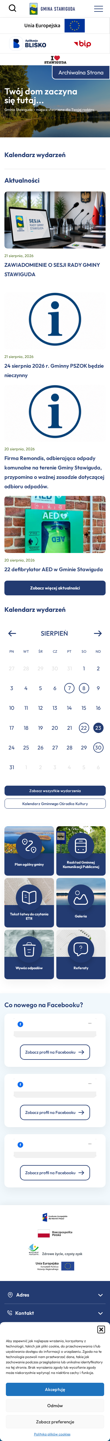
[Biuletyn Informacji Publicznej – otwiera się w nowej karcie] (82, 43)
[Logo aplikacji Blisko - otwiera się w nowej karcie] (27, 43)
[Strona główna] (52, 9)
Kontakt (24, 1313)
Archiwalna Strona (81, 72)
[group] (55, 718)
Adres (22, 1295)
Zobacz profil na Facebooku (50, 1052)
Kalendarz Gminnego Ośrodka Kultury (55, 803)
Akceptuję (55, 1389)
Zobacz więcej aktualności (55, 588)
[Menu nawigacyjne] (99, 8)
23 (98, 727)
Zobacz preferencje (55, 1422)
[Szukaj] (12, 10)
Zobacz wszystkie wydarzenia (55, 790)
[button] (101, 1329)
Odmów (55, 1405)
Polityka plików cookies (52, 1434)
